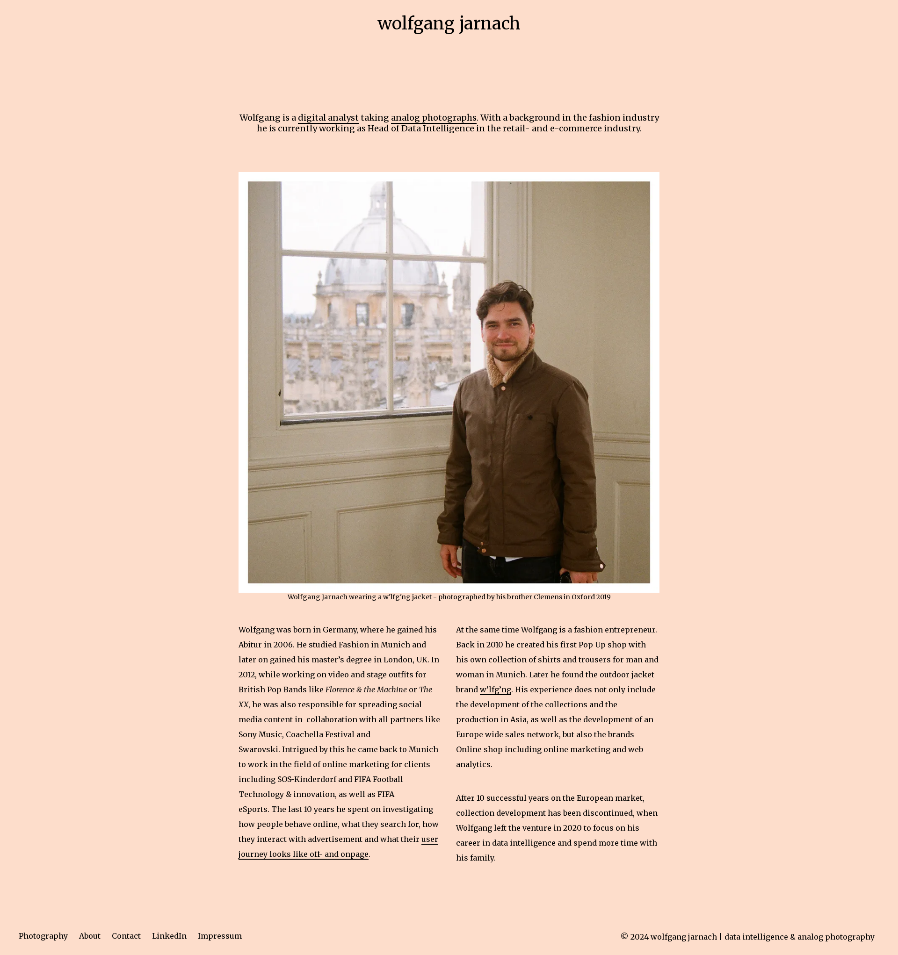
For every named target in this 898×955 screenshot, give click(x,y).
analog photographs (434, 117)
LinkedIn (169, 936)
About (90, 936)
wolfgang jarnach (449, 23)
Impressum (220, 936)
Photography (43, 936)
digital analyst (328, 117)
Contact (126, 936)
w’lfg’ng (495, 689)
